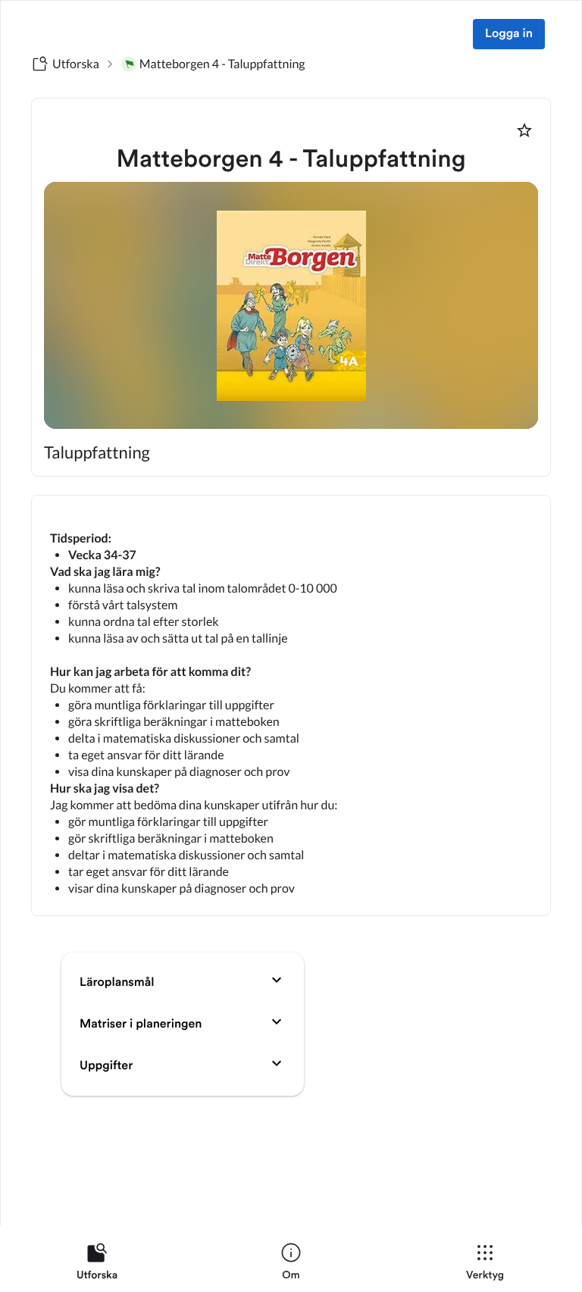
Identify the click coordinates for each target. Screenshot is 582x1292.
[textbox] (291, 705)
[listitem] (97, 1264)
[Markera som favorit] (524, 130)
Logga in (509, 34)
